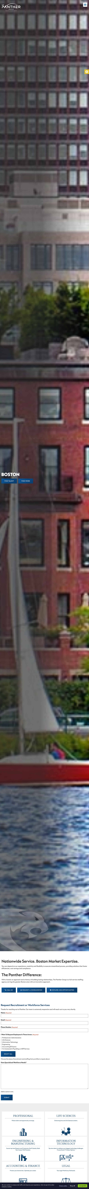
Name (6, 1012)
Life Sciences (6, 1040)
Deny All (72, 1186)
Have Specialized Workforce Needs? (13, 1062)
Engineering (6, 1044)
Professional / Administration (11, 1037)
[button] (86, 71)
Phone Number (9, 1027)
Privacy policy (63, 1185)
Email (6, 1020)
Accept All (82, 1186)
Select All (8, 1054)
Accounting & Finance (9, 1046)
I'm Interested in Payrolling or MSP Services (15, 1048)
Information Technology (10, 1042)
